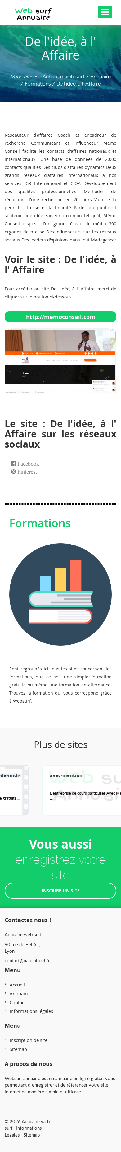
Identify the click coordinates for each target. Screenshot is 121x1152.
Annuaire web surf (64, 77)
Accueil (17, 985)
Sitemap (18, 1049)
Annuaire (19, 993)
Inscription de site (28, 1040)
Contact (18, 1002)
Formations (40, 523)
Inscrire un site (61, 891)
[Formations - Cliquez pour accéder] (60, 588)
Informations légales (31, 1011)
